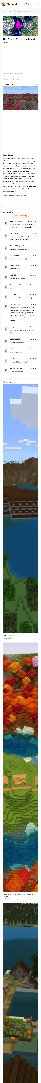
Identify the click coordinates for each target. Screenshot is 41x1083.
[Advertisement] (19, 58)
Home (3, 11)
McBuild (12, 4)
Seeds (10, 11)
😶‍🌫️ (27, 4)
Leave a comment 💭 (20, 216)
